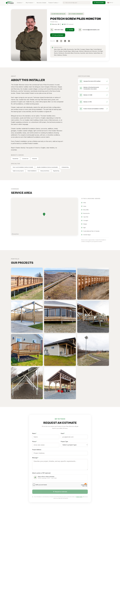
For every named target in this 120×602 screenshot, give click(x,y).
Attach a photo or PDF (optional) (41, 473)
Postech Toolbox (53, 2)
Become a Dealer (41, 2)
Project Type (64, 441)
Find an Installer (100, 2)
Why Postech (29, 2)
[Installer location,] (44, 214)
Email (63, 433)
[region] (44, 216)
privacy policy (79, 496)
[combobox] (76, 2)
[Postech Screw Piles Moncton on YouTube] (69, 41)
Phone (34, 441)
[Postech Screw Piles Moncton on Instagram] (61, 41)
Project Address (36, 449)
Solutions (19, 2)
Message (35, 457)
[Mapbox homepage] (15, 234)
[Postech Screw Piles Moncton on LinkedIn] (65, 41)
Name (34, 433)
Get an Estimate (58, 35)
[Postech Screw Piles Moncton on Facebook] (57, 41)
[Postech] (10, 2)
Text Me (70, 29)
